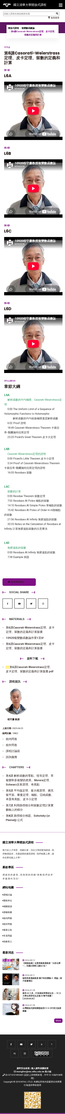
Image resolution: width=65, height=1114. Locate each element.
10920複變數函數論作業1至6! (25, 638)
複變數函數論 (28, 28)
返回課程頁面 (17, 582)
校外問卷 (11, 745)
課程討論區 (13, 751)
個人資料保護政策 (39, 1068)
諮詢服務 (11, 757)
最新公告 (7, 930)
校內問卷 (11, 739)
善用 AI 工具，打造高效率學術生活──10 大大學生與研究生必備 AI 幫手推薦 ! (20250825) (41, 996)
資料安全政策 (23, 1068)
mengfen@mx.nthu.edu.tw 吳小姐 (33, 1071)
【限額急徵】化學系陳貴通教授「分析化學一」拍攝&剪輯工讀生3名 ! (41, 964)
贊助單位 (7, 900)
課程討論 (7, 895)
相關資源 (7, 906)
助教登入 (7, 941)
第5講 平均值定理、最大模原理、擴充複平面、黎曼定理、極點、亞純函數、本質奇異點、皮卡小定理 (30, 795)
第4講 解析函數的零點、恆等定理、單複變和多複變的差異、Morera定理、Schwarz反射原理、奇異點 (30, 780)
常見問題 (7, 935)
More (58, 1020)
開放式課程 (13, 28)
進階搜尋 (54, 17)
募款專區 (8, 867)
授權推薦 (7, 912)
